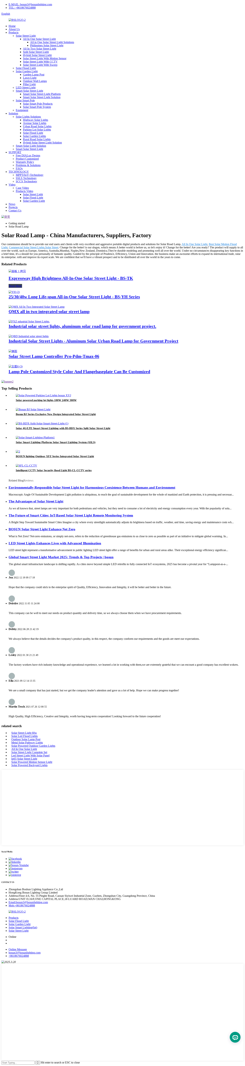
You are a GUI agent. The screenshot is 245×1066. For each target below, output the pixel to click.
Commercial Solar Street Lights (26, 247)
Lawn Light (29, 77)
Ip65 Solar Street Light (24, 758)
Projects (13, 207)
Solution (13, 113)
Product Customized (27, 158)
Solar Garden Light (27, 71)
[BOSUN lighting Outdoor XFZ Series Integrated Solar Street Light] (18, 451)
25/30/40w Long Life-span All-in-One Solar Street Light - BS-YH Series (74, 296)
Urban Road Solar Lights (37, 126)
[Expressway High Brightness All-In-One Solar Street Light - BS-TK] (17, 271)
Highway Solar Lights (35, 119)
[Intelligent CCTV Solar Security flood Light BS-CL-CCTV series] (26, 465)
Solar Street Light (26, 35)
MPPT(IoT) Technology (29, 174)
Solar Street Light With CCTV (40, 61)
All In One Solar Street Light (39, 38)
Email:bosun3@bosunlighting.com (28, 902)
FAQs (19, 168)
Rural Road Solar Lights (37, 139)
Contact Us (15, 210)
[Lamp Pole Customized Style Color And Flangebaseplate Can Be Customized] (16, 366)
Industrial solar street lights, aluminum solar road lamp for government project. (82, 326)
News (12, 204)
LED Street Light (26, 87)
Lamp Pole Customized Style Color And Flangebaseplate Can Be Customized (79, 371)
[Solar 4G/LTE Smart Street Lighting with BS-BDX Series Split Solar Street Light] (42, 423)
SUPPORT (15, 152)
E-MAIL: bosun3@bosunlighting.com (30, 4)
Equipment (22, 110)
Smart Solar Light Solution (31, 145)
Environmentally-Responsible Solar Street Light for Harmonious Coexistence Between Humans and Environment (92, 487)
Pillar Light (29, 84)
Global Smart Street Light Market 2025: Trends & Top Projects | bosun (61, 557)
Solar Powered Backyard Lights (29, 765)
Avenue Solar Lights (34, 123)
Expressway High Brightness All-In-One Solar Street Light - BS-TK (71, 278)
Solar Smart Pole (25, 100)
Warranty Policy (25, 161)
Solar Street (51, 247)
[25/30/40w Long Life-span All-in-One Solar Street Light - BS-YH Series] (14, 292)
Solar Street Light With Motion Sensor (44, 58)
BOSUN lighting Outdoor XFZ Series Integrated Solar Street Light (55, 456)
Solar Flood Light (26, 68)
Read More (15, 285)
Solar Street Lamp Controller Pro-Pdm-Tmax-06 (54, 356)
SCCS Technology (26, 181)
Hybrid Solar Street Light (37, 55)
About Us (14, 29)
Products (13, 32)
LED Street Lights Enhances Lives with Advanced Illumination (55, 543)
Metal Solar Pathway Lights (27, 742)
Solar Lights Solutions (28, 116)
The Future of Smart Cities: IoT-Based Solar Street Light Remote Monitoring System (71, 515)
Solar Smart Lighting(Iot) (23, 927)
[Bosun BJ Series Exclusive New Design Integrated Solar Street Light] (33, 409)
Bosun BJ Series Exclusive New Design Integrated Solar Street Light (56, 414)
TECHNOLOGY (19, 171)
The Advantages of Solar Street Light (36, 501)
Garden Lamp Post (33, 74)
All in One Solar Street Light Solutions (52, 42)
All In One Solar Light (194, 244)
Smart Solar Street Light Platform (42, 94)
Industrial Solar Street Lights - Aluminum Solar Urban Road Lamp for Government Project (93, 341)
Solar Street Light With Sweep (40, 64)
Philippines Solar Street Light (46, 45)
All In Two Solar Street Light (39, 48)
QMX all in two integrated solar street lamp (49, 311)
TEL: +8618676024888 (22, 7)
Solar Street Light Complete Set (29, 752)
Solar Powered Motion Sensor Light (31, 761)
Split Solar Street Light (36, 51)
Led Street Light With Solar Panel (30, 755)
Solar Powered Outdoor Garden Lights (33, 745)
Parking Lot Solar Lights (37, 129)
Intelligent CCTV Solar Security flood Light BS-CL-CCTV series (54, 470)
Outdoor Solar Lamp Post (25, 739)
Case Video (22, 187)
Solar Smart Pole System (37, 106)
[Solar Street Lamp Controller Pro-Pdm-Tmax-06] (13, 351)
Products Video (24, 191)
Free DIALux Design (28, 155)
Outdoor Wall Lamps (35, 81)
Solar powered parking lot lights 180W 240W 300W (46, 400)
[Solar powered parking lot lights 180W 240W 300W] (43, 395)
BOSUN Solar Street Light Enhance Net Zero (42, 529)
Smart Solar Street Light (29, 90)
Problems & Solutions (28, 165)
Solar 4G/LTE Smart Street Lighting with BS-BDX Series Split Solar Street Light (63, 428)
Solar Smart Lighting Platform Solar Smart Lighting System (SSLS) (55, 442)
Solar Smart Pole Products (38, 103)
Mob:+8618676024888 (22, 905)
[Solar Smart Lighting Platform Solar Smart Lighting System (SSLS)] (35, 437)
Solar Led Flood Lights (24, 736)
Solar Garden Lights (34, 136)
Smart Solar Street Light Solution (41, 97)
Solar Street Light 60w (24, 732)
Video (12, 184)
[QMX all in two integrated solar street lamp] (37, 306)
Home (12, 26)
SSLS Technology (26, 178)
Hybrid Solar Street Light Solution (42, 142)
